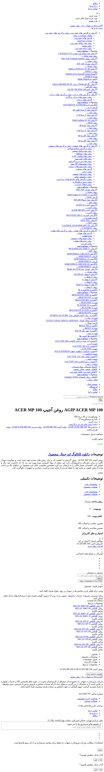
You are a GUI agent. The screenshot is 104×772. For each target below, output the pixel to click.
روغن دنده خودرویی (83, 48)
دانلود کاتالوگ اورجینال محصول (69, 454)
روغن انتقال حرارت (83, 184)
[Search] (100, 400)
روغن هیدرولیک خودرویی (81, 43)
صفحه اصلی (92, 384)
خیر (96, 760)
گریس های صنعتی (84, 169)
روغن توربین (86, 243)
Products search (96, 397)
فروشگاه (93, 387)
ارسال (99, 578)
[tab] (49, 484)
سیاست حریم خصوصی (87, 698)
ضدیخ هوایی (87, 236)
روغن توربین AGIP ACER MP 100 (27, 427)
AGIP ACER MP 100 (77, 427)
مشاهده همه (82, 51)
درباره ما (94, 6)
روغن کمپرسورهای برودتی (80, 166)
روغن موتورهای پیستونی (81, 238)
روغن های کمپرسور (83, 159)
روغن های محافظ (84, 153)
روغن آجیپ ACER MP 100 (55, 427)
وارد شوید (93, 21)
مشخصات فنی (91, 484)
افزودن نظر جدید (95, 546)
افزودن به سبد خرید (94, 674)
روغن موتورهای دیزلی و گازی (79, 97)
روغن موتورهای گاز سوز (81, 164)
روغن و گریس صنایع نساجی (79, 148)
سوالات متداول (91, 701)
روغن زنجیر (87, 171)
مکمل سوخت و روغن (82, 35)
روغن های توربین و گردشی (80, 161)
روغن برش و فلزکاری (82, 182)
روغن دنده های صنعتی (82, 174)
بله (101, 760)
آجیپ (90, 422)
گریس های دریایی (84, 100)
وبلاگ (95, 3)
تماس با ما (93, 8)
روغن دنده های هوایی (82, 241)
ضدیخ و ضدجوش (84, 40)
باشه (100, 750)
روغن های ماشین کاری (82, 156)
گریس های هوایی (84, 233)
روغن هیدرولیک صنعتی (82, 151)
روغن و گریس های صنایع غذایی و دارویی (74, 179)
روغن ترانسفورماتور (83, 177)
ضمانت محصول (90, 487)
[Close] (102, 549)
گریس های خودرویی (83, 38)
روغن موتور (87, 46)
